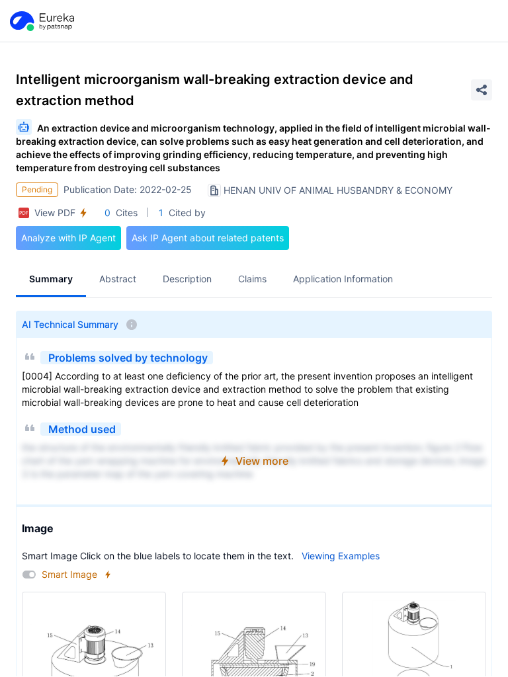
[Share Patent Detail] (481, 89)
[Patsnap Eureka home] (41, 21)
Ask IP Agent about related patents (208, 237)
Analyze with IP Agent (68, 237)
